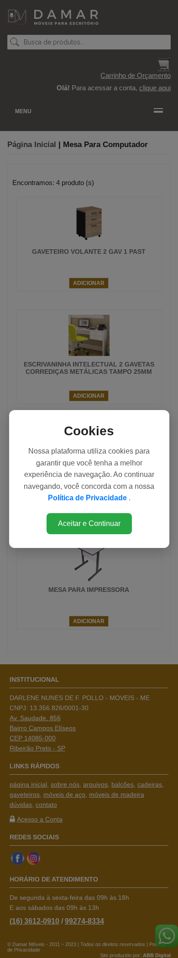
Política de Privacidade (88, 498)
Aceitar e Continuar (89, 523)
